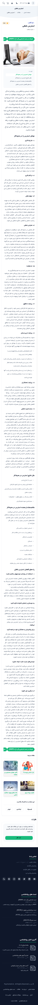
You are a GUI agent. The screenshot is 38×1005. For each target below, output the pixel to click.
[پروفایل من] (12, 3)
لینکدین (19, 809)
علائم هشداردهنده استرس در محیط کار (20, 81)
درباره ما (24, 989)
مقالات (18, 989)
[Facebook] (19, 879)
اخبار (31, 995)
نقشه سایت (14, 1001)
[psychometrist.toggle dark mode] (17, 3)
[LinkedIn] (29, 879)
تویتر (9, 809)
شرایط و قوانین (23, 1001)
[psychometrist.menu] (33, 3)
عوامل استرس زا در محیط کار (23, 74)
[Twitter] (24, 879)
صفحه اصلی (31, 989)
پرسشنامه (25, 995)
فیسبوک (29, 809)
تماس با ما (8, 995)
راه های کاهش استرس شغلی (23, 84)
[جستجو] (3, 3)
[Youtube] (34, 879)
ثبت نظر (18, 838)
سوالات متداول (17, 995)
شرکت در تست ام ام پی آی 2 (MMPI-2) (21, 39)
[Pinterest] (9, 879)
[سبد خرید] (8, 3)
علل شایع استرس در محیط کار (23, 78)
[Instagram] (14, 879)
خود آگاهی (30, 22)
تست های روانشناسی (9, 989)
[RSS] (4, 879)
